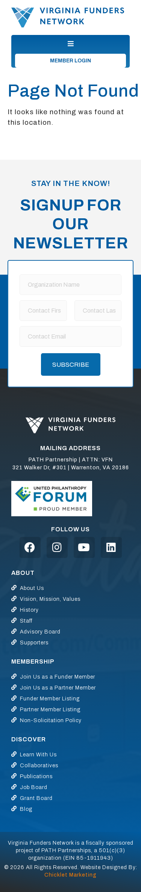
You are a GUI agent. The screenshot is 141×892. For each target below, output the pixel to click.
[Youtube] (84, 547)
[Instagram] (57, 547)
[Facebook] (30, 547)
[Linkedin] (111, 547)
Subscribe (70, 364)
